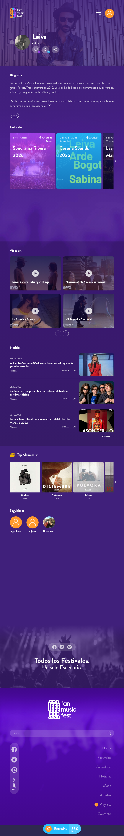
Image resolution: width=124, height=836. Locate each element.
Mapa (107, 785)
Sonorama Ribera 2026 (29, 152)
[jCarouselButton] (114, 160)
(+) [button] (49, 106)
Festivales (104, 757)
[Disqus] (62, 579)
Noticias (105, 776)
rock (34, 43)
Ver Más (106, 436)
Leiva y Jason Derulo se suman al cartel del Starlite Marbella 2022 (40, 421)
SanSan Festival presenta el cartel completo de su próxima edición (39, 393)
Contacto (104, 813)
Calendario (103, 766)
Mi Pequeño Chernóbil (79, 319)
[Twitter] (62, 647)
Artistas (105, 795)
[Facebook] (54, 647)
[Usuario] (109, 13)
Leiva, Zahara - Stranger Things (30, 282)
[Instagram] (69, 647)
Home (106, 748)
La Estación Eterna (23, 319)
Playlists (105, 804)
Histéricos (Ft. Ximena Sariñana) (85, 282)
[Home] (17, 18)
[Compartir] (55, 49)
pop (39, 43)
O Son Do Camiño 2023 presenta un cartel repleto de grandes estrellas (41, 365)
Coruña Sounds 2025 (74, 152)
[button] (35, 49)
